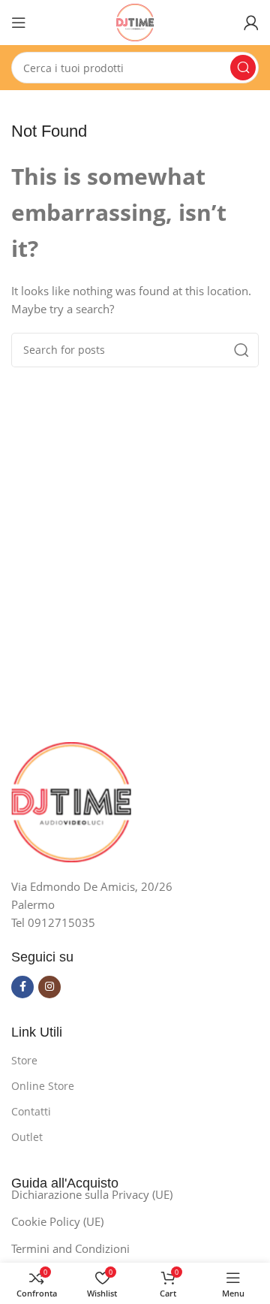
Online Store (42, 1086)
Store (24, 1060)
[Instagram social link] (49, 987)
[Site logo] (135, 21)
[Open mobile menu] (19, 23)
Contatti (31, 1111)
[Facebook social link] (22, 987)
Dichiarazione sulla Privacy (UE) (91, 1194)
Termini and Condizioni (70, 1248)
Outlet (27, 1137)
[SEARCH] (243, 67)
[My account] (251, 23)
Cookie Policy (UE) (57, 1221)
